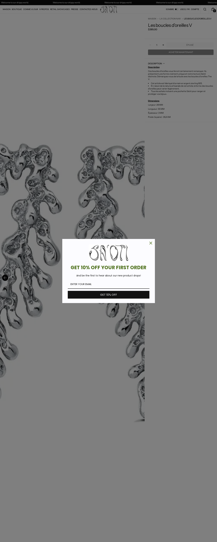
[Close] (151, 243)
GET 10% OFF (108, 295)
